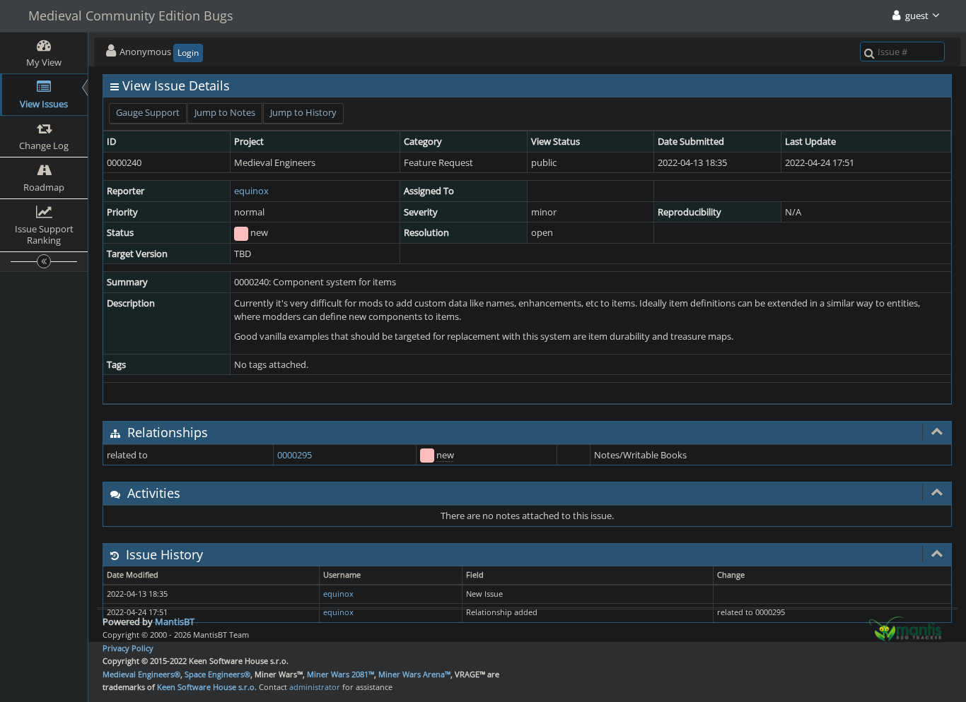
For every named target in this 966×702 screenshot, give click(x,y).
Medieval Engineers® (141, 674)
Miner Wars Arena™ (414, 674)
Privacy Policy (128, 648)
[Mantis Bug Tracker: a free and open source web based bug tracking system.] (905, 627)
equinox (251, 190)
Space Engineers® (217, 674)
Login (188, 53)
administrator (314, 687)
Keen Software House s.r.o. (207, 687)
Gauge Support (148, 112)
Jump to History (303, 112)
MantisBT (174, 621)
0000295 (294, 454)
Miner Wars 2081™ (340, 674)
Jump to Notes (224, 112)
